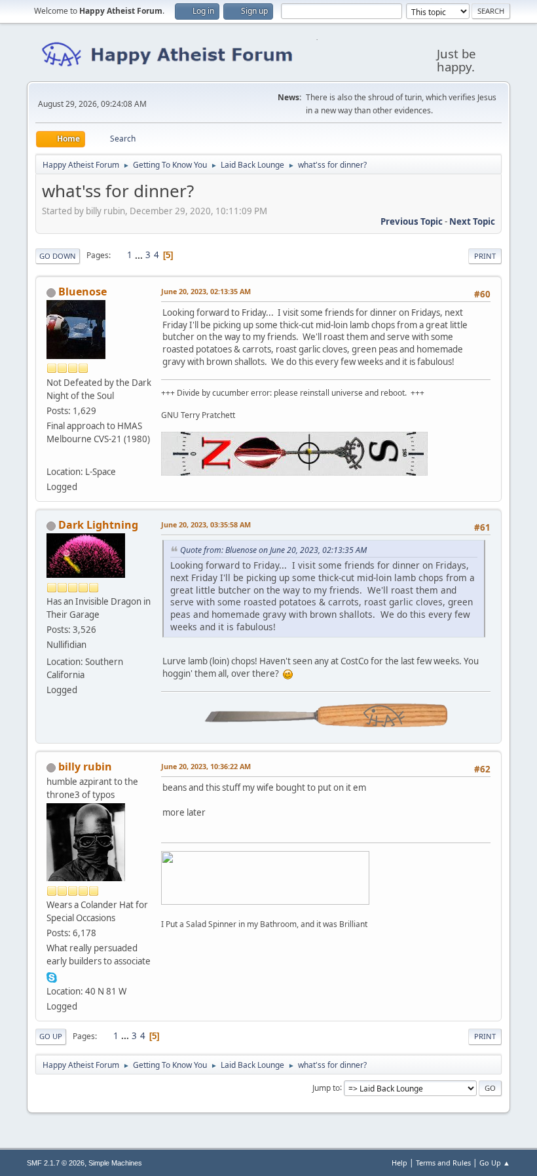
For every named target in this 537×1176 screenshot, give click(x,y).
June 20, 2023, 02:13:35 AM (206, 291)
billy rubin (85, 766)
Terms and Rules (443, 1162)
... (140, 255)
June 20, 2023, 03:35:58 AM (206, 524)
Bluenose (82, 291)
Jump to (326, 1087)
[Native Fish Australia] (51, 456)
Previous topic (411, 221)
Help (399, 1162)
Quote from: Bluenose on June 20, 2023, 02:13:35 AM (273, 550)
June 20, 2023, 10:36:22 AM (206, 766)
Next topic (472, 221)
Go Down (57, 256)
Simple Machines (115, 1163)
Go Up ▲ (494, 1162)
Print (485, 256)
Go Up (50, 1036)
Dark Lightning (98, 525)
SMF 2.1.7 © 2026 (55, 1163)
